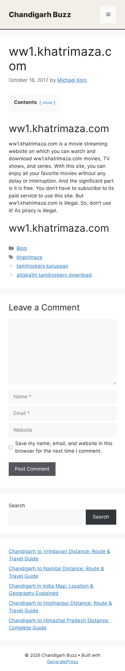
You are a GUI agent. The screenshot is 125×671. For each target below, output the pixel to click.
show (47, 102)
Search (17, 505)
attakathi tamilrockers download (54, 275)
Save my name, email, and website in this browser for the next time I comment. (63, 447)
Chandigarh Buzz (40, 14)
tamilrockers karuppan (42, 266)
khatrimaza (29, 257)
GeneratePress (62, 661)
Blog (22, 248)
